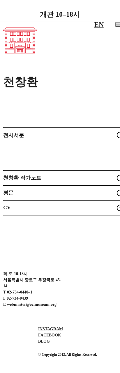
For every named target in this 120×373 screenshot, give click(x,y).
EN (99, 24)
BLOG (44, 341)
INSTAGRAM (50, 329)
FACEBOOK (49, 335)
